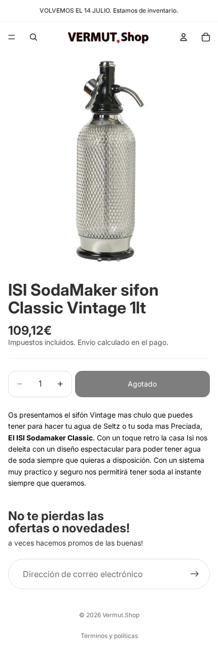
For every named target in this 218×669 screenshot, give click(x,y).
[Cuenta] (183, 37)
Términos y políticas (109, 636)
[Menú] (11, 37)
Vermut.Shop (120, 615)
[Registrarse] (194, 574)
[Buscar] (33, 37)
